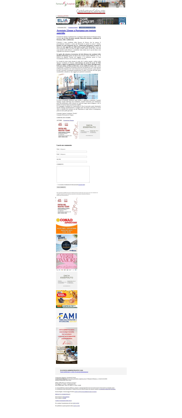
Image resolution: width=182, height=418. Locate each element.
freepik (64, 398)
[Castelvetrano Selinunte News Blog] (91, 13)
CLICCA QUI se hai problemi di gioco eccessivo (85, 391)
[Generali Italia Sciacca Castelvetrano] (67, 138)
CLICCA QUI (76, 403)
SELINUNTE (61, 17)
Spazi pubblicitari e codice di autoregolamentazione (74, 372)
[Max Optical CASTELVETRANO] (66, 251)
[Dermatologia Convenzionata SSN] (66, 344)
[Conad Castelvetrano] (66, 233)
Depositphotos (66, 396)
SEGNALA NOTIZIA (63, 15)
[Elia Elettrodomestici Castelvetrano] (91, 24)
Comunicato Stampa (72, 27)
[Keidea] (66, 307)
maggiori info (81, 184)
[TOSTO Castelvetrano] (66, 363)
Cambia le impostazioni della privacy (63, 400)
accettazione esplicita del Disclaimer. (107, 389)
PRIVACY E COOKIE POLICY (62, 394)
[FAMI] (66, 326)
